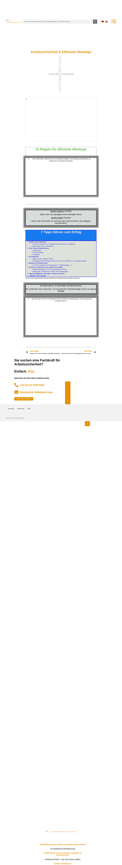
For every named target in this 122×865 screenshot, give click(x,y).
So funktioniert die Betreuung (62, 849)
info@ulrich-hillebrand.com (36, 392)
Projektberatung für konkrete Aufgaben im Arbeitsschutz (63, 854)
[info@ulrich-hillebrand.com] (16, 392)
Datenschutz (20, 408)
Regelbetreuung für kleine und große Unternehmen (63, 844)
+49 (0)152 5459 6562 (32, 385)
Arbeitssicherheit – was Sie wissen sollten (63, 859)
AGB (29, 408)
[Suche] (95, 22)
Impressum (11, 408)
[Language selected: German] (105, 22)
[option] (107, 22)
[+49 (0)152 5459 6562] (16, 385)
